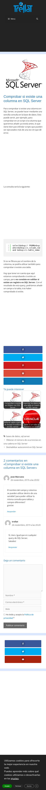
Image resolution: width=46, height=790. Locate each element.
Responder (11, 511)
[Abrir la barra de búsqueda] (37, 18)
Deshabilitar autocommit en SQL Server (24, 447)
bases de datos (13, 436)
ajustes (15, 778)
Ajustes (29, 786)
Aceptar (7, 786)
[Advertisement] (23, 38)
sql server (25, 436)
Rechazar (18, 786)
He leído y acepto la (19, 616)
